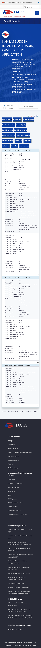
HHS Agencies (12, 499)
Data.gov (10, 441)
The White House (13, 456)
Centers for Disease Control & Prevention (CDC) (17, 562)
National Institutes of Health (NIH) (19, 587)
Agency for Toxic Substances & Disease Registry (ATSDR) (20, 556)
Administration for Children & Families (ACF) (20, 531)
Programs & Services (14, 511)
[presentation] (20, 264)
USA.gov (10, 464)
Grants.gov (11, 445)
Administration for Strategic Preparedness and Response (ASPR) (19, 543)
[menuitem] (28, 116)
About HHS (11, 479)
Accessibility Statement (15, 483)
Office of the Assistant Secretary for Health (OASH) (19, 604)
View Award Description (28, 106)
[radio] (8, 105)
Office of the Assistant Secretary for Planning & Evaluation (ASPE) (19, 610)
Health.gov (11, 491)
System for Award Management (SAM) (20, 452)
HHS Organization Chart (15, 503)
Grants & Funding (13, 487)
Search (29, 7)
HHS (9, 495)
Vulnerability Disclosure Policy (17, 514)
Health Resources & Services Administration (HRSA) (17, 578)
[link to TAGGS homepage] (15, 13)
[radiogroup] (11, 106)
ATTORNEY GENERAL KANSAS (28, 158)
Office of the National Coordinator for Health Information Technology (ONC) (20, 616)
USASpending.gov (13, 468)
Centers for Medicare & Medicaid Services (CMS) (18, 568)
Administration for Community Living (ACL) (20, 537)
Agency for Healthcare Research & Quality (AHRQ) (19, 549)
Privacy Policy (12, 507)
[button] (25, 7)
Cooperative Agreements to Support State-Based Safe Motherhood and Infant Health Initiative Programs (28, 175)
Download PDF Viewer (15, 629)
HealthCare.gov (13, 448)
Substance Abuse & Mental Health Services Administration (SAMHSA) (19, 592)
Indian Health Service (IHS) (16, 583)
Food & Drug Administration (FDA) (19, 573)
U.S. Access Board (13, 460)
